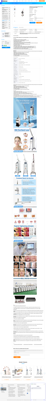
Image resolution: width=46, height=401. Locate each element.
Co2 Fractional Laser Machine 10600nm (18, 344)
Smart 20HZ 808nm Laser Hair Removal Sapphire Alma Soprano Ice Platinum (21, 392)
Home (2, 386)
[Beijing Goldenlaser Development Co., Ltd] (4, 1)
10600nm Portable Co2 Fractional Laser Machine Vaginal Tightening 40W (6, 377)
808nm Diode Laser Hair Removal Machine (6, 9)
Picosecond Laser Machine (6, 24)
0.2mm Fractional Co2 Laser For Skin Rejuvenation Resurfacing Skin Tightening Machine (38, 377)
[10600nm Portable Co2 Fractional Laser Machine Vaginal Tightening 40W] (6, 371)
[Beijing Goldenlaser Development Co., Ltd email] (2, 45)
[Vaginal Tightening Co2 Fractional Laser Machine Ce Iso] (22, 12)
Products (2, 387)
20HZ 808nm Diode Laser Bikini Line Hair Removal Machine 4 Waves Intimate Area (12, 388)
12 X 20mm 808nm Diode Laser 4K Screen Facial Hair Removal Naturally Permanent (21, 388)
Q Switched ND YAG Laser (6, 17)
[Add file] (31, 400)
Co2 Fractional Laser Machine (6, 20)
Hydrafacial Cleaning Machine (6, 22)
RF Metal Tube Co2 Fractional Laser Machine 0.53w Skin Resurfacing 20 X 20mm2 (27, 377)
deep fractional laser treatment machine (28, 344)
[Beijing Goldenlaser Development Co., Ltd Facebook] (27, 393)
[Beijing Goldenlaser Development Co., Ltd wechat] (6, 45)
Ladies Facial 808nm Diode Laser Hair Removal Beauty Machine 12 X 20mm (11, 392)
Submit (17, 357)
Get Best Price (32, 22)
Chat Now (6, 47)
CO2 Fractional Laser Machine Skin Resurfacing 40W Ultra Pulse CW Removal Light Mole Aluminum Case (7, 36)
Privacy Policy (3, 392)
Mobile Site (2, 391)
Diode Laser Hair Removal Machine (6, 7)
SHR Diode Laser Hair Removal (6, 11)
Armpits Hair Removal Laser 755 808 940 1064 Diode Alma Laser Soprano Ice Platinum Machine (11, 395)
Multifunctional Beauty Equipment (6, 28)
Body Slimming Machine (6, 16)
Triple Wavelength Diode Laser (6, 13)
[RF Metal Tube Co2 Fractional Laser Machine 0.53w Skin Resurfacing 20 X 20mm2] (28, 371)
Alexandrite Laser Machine (6, 26)
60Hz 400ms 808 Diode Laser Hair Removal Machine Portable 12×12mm (21, 395)
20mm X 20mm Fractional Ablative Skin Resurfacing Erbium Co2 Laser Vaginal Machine (17, 377)
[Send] (44, 400)
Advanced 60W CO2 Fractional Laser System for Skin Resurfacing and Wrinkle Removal (7, 33)
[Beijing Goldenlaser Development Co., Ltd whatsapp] (4, 45)
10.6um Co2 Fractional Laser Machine (38, 344)
